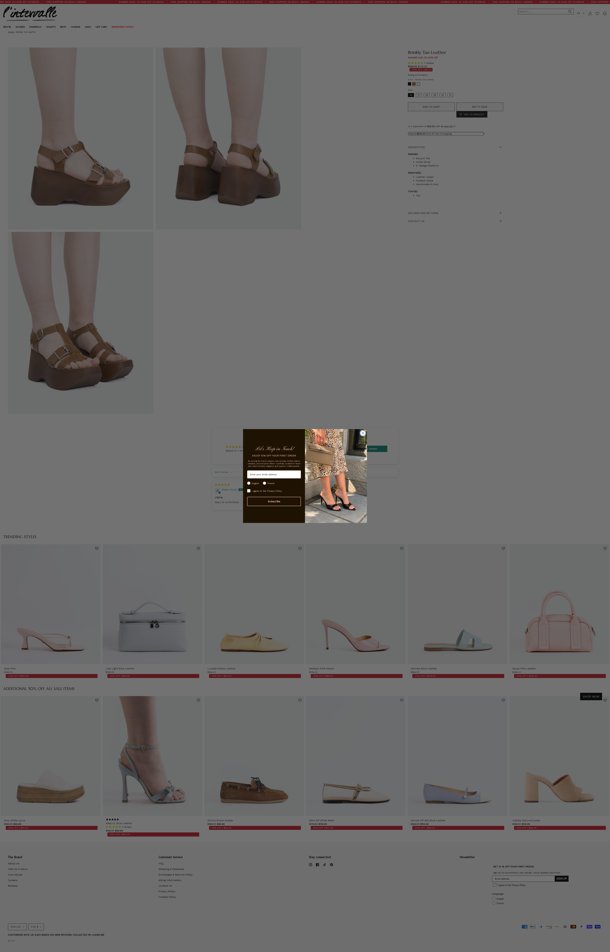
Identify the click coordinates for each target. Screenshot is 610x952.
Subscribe (274, 501)
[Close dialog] (363, 433)
